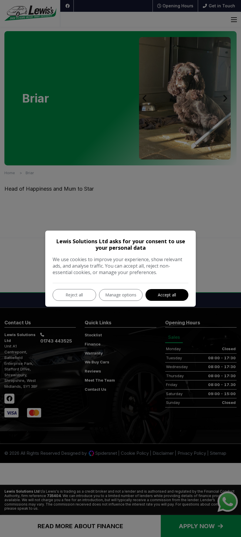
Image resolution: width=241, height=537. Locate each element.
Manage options (120, 295)
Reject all (74, 295)
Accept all (167, 295)
